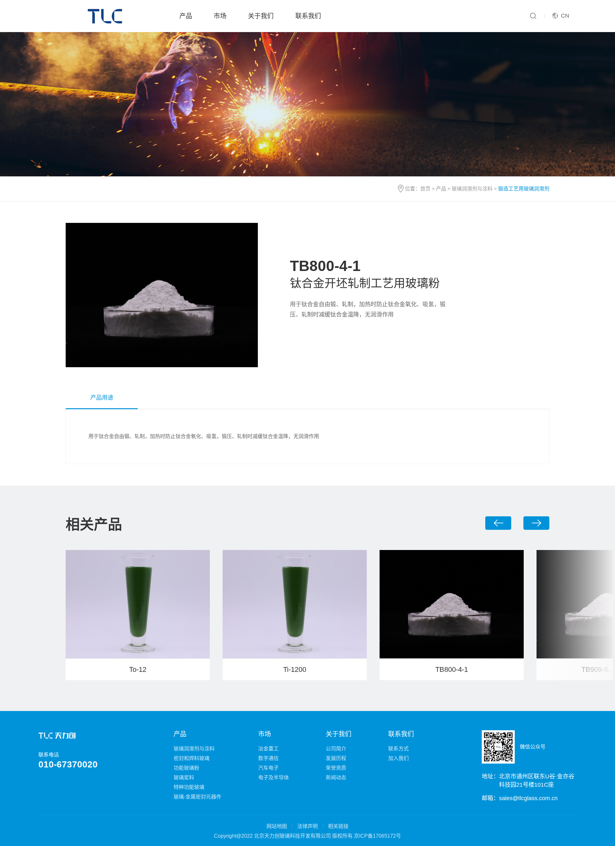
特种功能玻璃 (189, 787)
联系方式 (398, 748)
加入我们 (398, 758)
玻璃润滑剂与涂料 (472, 188)
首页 (425, 188)
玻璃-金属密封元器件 (197, 796)
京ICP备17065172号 (377, 836)
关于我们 (261, 16)
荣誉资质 (336, 768)
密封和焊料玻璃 (191, 758)
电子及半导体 (273, 777)
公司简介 (336, 748)
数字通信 (268, 758)
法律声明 (307, 826)
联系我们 (308, 16)
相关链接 (338, 826)
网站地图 (276, 826)
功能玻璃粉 (186, 768)
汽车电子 (268, 768)
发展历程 (336, 758)
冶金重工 (268, 748)
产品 (185, 16)
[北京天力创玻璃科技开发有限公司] (106, 16)
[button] (498, 522)
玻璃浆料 (184, 777)
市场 (220, 16)
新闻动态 (336, 777)
